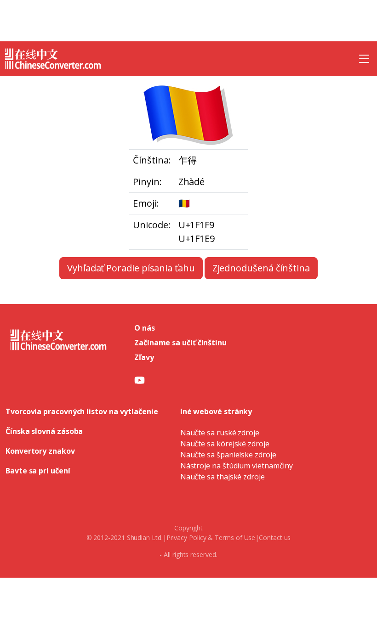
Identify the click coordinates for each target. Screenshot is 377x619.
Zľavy (144, 357)
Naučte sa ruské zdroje (219, 433)
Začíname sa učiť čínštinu (180, 343)
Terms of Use (235, 537)
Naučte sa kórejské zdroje (224, 444)
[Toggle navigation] (364, 59)
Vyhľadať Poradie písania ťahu (131, 268)
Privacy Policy (186, 537)
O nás (144, 328)
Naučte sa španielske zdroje (228, 455)
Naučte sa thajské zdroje (222, 477)
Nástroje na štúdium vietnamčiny (236, 466)
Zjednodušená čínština (261, 268)
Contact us (275, 537)
